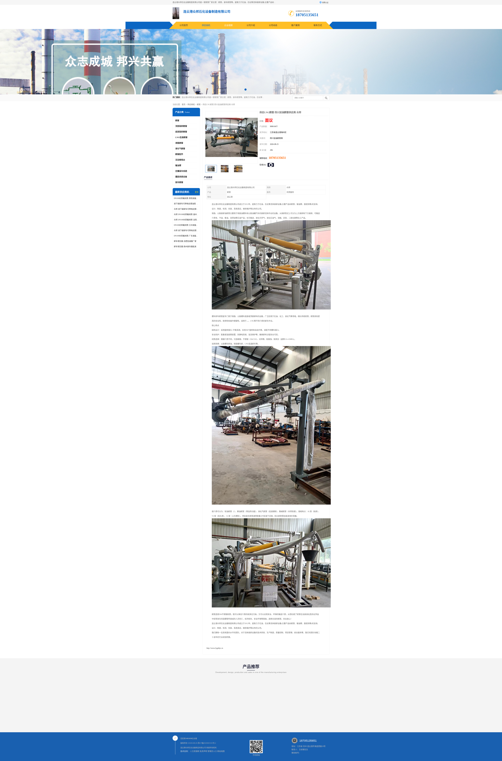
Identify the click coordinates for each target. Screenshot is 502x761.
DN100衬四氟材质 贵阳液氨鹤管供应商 (186, 198)
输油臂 (178, 165)
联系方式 (318, 25)
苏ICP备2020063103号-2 (207, 743)
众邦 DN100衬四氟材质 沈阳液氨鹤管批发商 (186, 220)
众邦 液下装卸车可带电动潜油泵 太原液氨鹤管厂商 (186, 230)
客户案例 (295, 25)
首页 (183, 104)
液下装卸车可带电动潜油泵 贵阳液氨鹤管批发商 (186, 204)
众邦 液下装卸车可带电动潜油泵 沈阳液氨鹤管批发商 (186, 209)
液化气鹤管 (180, 149)
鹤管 (199, 104)
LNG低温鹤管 (181, 137)
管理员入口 (212, 751)
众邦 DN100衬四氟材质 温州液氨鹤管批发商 (186, 214)
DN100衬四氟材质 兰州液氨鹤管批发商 (186, 225)
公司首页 (183, 25)
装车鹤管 (179, 182)
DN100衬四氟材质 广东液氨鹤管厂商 (186, 236)
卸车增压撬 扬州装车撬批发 (185, 247)
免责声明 (203, 751)
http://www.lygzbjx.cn (215, 648)
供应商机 (206, 25)
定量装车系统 (181, 171)
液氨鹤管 (179, 143)
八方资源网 (194, 751)
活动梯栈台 (180, 160)
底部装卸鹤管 (181, 132)
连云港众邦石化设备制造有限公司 (193, 748)
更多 (197, 192)
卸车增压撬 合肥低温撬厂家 (185, 241)
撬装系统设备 (181, 177)
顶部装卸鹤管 (181, 126)
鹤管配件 (179, 154)
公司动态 (273, 25)
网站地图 (221, 751)
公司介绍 (251, 25)
